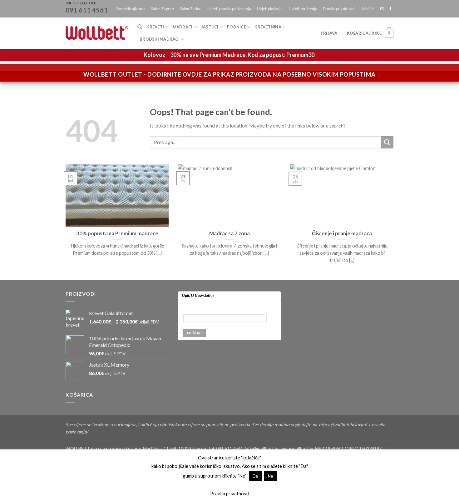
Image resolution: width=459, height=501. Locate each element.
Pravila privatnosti (339, 8)
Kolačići (367, 8)
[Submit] (387, 142)
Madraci (183, 26)
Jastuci (210, 26)
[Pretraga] (139, 27)
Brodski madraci (160, 39)
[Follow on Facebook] (390, 9)
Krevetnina (267, 26)
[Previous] (64, 221)
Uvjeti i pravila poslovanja (229, 8)
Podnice (236, 26)
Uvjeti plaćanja (270, 8)
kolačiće (251, 457)
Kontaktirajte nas (130, 8)
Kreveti (155, 26)
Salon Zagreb (162, 8)
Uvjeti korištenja (303, 8)
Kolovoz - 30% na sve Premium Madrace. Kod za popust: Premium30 (229, 54)
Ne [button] (270, 475)
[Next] (394, 221)
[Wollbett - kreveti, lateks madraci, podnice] (97, 33)
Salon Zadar (190, 8)
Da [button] (255, 475)
